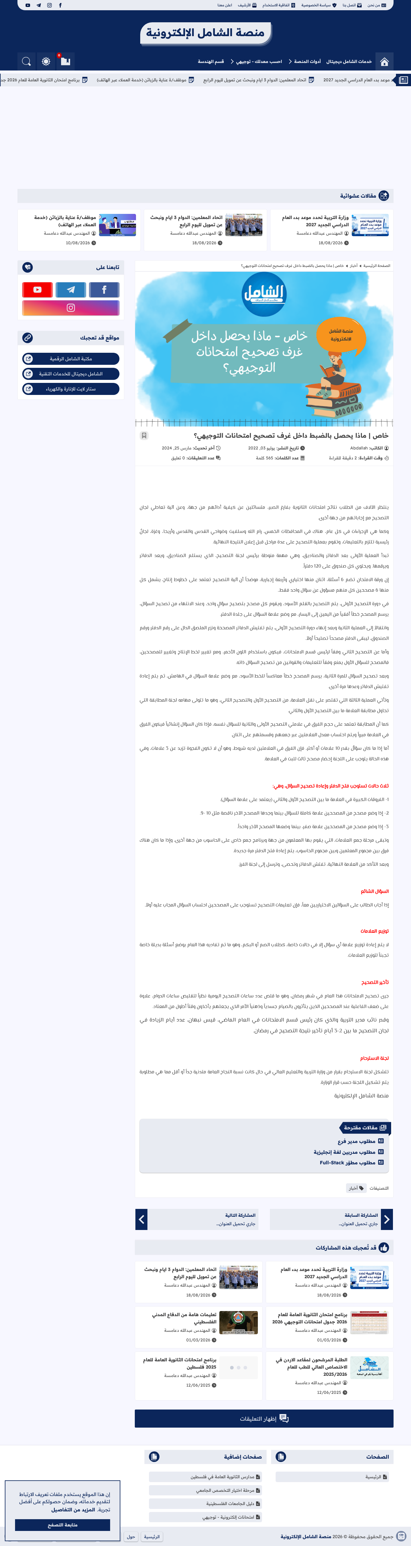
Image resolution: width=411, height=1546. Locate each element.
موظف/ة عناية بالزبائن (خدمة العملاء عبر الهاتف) (171, 80)
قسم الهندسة (211, 61)
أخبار (353, 265)
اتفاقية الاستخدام (276, 5)
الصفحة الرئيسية (376, 265)
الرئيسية (373, 1476)
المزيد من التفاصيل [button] (73, 1510)
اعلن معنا (225, 5)
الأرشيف (244, 5)
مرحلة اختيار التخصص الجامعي (225, 1490)
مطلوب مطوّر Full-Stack (347, 1163)
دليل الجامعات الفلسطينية (230, 1503)
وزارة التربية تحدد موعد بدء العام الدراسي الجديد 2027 (315, 220)
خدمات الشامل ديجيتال (349, 61)
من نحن (374, 5)
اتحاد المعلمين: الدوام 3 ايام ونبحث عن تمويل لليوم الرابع (284, 80)
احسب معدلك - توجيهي (259, 61)
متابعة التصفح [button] (63, 1525)
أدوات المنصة (307, 61)
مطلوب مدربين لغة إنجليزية (344, 1152)
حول (131, 1536)
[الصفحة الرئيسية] (384, 61)
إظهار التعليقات (258, 1418)
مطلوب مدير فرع (356, 1141)
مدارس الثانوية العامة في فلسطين (222, 1476)
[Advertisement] (205, 137)
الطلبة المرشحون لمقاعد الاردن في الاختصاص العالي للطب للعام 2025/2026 (311, 1367)
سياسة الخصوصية (316, 5)
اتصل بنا (349, 5)
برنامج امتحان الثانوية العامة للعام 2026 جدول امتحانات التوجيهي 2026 (309, 1318)
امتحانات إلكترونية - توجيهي (228, 1517)
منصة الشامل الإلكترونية (306, 1536)
